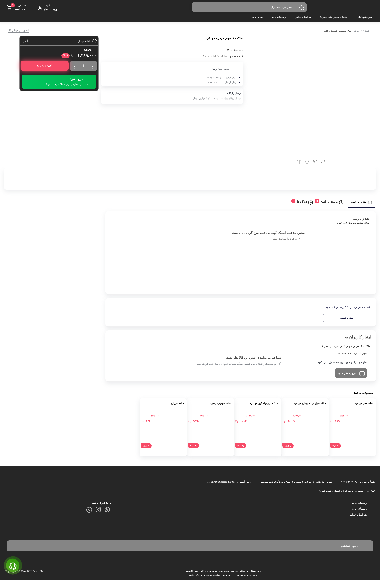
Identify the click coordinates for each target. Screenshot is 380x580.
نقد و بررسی (358, 201)
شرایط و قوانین (302, 16)
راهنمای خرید (279, 16)
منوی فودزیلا (365, 16)
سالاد (356, 30)
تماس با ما (257, 16)
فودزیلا (366, 30)
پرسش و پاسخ (329, 201)
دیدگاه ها (302, 201)
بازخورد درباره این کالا (18, 30)
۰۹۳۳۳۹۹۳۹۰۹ (348, 481)
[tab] (361, 202)
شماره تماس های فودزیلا (333, 16)
